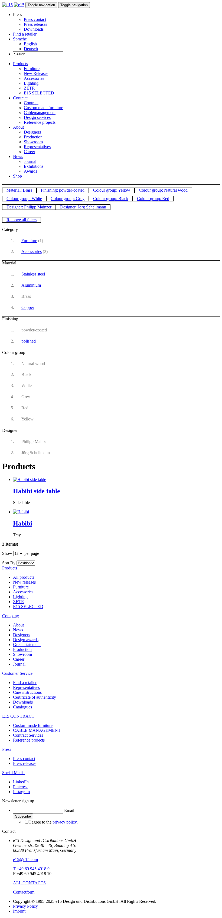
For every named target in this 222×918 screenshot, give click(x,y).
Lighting (31, 83)
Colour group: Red (153, 198)
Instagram (21, 791)
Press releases (35, 24)
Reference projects (40, 122)
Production (33, 137)
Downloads (34, 29)
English (30, 44)
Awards (30, 171)
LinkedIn (21, 782)
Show (7, 553)
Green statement (27, 644)
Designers (32, 132)
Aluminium (31, 285)
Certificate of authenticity (34, 697)
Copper (27, 307)
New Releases (36, 73)
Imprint (19, 911)
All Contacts (29, 883)
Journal (30, 161)
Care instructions (27, 692)
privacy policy (65, 822)
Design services (37, 117)
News (18, 156)
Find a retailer (25, 34)
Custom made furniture (43, 107)
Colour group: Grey (67, 198)
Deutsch (31, 48)
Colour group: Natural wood (163, 190)
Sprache (20, 39)
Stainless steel (33, 274)
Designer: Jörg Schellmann (83, 207)
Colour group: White (24, 198)
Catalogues (22, 707)
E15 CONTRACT (18, 716)
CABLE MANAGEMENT (37, 730)
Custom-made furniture (33, 725)
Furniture (32, 68)
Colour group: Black (110, 198)
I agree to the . (53, 822)
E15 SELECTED (39, 93)
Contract (20, 98)
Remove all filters (21, 219)
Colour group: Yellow (111, 190)
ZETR (29, 88)
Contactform (23, 892)
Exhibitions (33, 166)
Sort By (8, 563)
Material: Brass (19, 190)
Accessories (34, 78)
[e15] (7, 4)
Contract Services (28, 735)
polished (28, 341)
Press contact (35, 19)
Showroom (33, 142)
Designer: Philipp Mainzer (28, 207)
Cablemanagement (40, 112)
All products (23, 577)
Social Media (13, 772)
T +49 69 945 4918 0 (31, 868)
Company (10, 615)
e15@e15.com (25, 859)
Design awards (25, 639)
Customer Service (17, 673)
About (18, 127)
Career (29, 151)
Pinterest (20, 786)
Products (20, 63)
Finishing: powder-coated (62, 190)
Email (69, 810)
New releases (24, 582)
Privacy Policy (25, 906)
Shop (17, 176)
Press (6, 749)
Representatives (37, 146)
